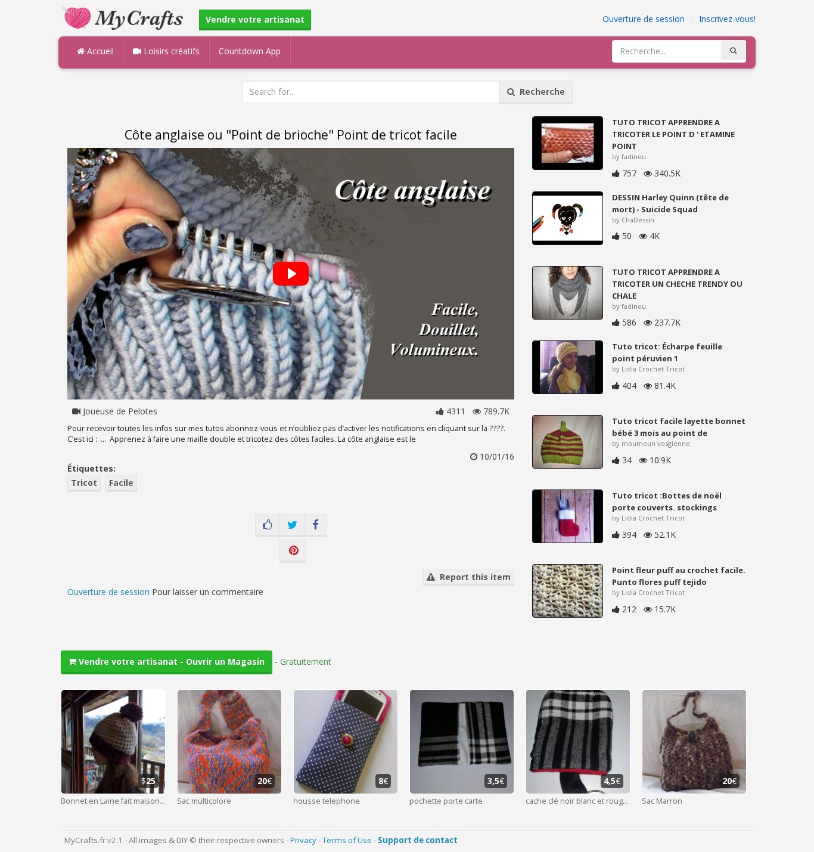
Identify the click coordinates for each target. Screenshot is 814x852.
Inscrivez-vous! (727, 18)
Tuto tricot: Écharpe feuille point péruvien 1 (667, 352)
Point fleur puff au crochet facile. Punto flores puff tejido (678, 576)
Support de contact (418, 840)
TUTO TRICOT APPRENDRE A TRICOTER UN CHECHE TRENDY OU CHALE (677, 284)
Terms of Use (347, 840)
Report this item (473, 577)
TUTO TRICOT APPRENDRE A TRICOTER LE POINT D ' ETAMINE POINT (673, 134)
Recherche (540, 91)
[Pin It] (292, 551)
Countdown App (250, 51)
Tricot (84, 482)
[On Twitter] (292, 525)
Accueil (99, 51)
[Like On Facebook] (267, 525)
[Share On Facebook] (316, 525)
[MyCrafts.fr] (124, 17)
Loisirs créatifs (170, 51)
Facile (121, 482)
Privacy (303, 840)
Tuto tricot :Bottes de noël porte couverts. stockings (667, 501)
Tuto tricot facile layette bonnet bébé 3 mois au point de (678, 427)
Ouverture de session (643, 18)
